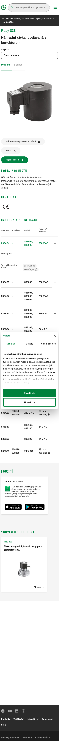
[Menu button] (55, 8)
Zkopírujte (29, 269)
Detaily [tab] (29, 343)
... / (3, 22)
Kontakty (27, 737)
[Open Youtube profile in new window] (10, 711)
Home (9, 18)
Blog (3, 725)
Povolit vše (29, 393)
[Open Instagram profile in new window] (23, 711)
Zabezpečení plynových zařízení (38, 18)
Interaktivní (33, 719)
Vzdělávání (18, 719)
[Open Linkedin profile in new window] (17, 711)
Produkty (17, 18)
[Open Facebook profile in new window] (3, 711)
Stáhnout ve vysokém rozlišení (21, 141)
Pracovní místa (42, 737)
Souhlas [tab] (10, 343)
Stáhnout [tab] (18, 64)
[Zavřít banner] (55, 336)
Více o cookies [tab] (48, 343)
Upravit (28, 402)
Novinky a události (10, 737)
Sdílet (8, 150)
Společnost (47, 719)
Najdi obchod (12, 160)
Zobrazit (28, 266)
